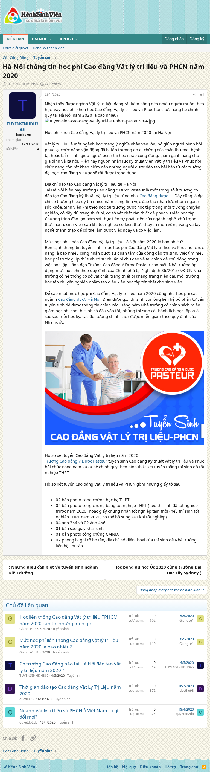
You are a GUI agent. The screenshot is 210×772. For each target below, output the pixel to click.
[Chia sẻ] (194, 94)
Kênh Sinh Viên (21, 766)
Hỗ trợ (170, 766)
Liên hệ (111, 766)
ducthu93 (26, 699)
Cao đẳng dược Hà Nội (79, 299)
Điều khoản (150, 766)
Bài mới (39, 39)
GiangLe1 (26, 629)
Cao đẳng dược (153, 195)
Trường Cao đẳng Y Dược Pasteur (76, 461)
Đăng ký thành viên (49, 47)
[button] (50, 39)
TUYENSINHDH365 (22, 84)
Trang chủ (189, 766)
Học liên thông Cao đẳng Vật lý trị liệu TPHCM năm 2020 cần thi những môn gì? (68, 620)
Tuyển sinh (60, 629)
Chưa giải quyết (15, 47)
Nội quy (129, 766)
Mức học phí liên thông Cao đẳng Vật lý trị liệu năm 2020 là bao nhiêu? (68, 643)
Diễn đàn (15, 39)
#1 (202, 94)
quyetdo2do (28, 722)
